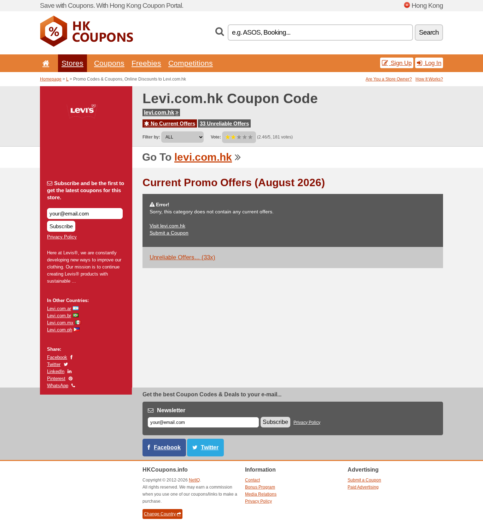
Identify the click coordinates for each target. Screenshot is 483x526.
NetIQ (194, 480)
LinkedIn (55, 371)
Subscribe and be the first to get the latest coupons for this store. (85, 190)
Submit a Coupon (169, 233)
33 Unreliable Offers (224, 123)
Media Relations (261, 494)
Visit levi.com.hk (167, 226)
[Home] (44, 63)
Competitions (190, 63)
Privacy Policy (62, 237)
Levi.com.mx (60, 322)
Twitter (53, 364)
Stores (72, 63)
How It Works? (429, 79)
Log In (432, 62)
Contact (252, 480)
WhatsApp (57, 385)
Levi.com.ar (59, 308)
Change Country (160, 514)
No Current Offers (172, 123)
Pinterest (56, 378)
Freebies (146, 63)
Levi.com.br (59, 315)
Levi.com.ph (59, 329)
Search (429, 32)
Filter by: (151, 137)
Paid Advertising (363, 487)
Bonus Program (260, 487)
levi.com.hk (159, 113)
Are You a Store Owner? (389, 79)
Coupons (109, 63)
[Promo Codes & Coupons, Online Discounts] (86, 45)
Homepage (51, 79)
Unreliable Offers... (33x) (182, 257)
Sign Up (400, 62)
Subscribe (61, 226)
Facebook (57, 357)
